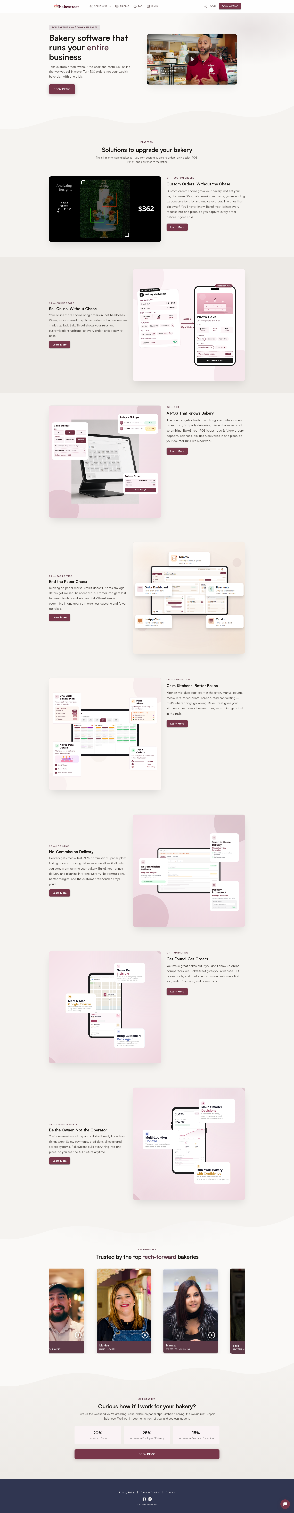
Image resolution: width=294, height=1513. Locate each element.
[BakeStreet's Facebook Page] (144, 1499)
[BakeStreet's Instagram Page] (150, 1499)
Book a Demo (230, 6)
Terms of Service (150, 1492)
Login (212, 6)
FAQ (140, 6)
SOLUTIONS (100, 6)
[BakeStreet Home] (66, 7)
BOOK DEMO (62, 89)
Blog (154, 6)
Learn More (177, 227)
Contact (170, 1492)
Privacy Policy (126, 1492)
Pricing (124, 6)
